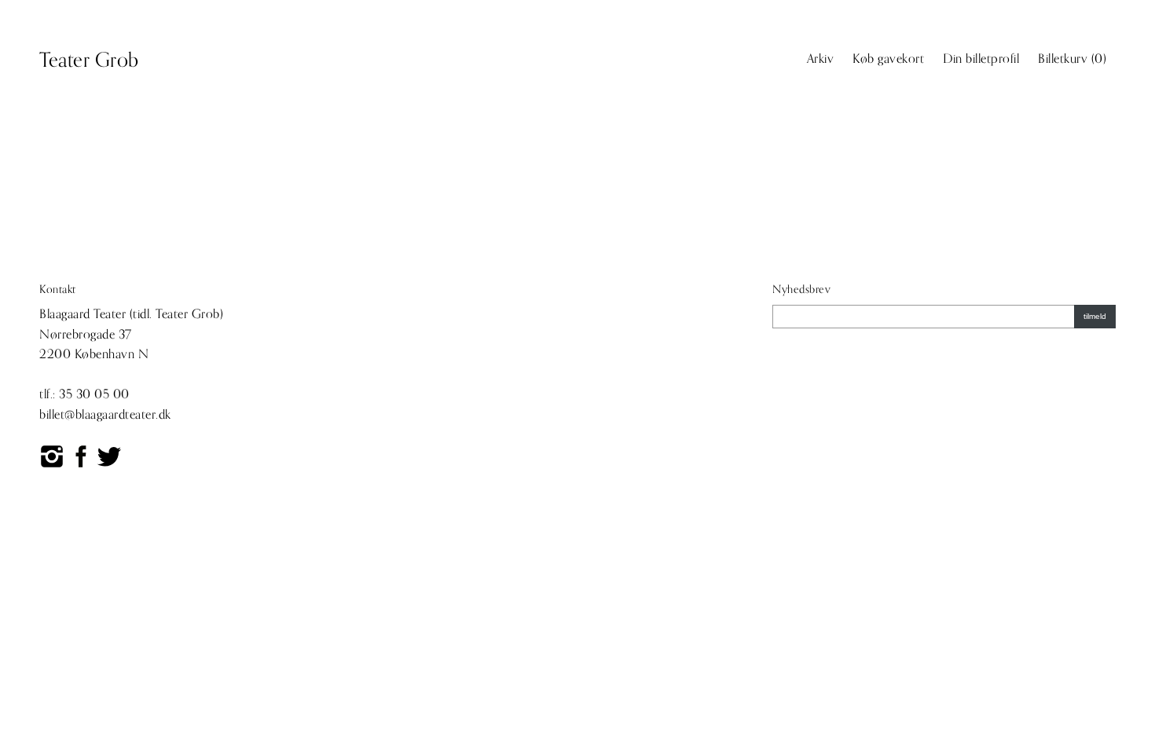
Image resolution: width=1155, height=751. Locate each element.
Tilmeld (1095, 316)
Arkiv (820, 59)
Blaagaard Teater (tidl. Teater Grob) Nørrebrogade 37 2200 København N (131, 334)
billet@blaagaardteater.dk (105, 415)
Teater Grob (89, 60)
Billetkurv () (1072, 59)
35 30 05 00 (94, 394)
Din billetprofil (981, 59)
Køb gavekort (888, 59)
